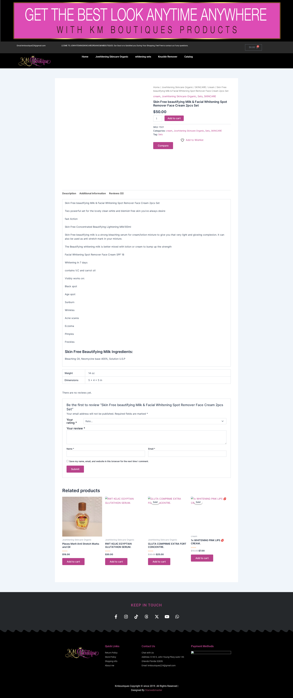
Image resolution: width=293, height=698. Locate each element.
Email (151, 448)
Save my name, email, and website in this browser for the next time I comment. (109, 461)
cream (211, 87)
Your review (76, 428)
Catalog (188, 56)
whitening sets (143, 56)
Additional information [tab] (92, 193)
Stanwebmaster (153, 690)
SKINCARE (200, 87)
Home (85, 56)
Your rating (72, 421)
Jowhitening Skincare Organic (111, 56)
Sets (200, 96)
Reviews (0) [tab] (116, 193)
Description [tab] (69, 193)
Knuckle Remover (167, 56)
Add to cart (174, 118)
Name (70, 448)
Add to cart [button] (73, 561)
